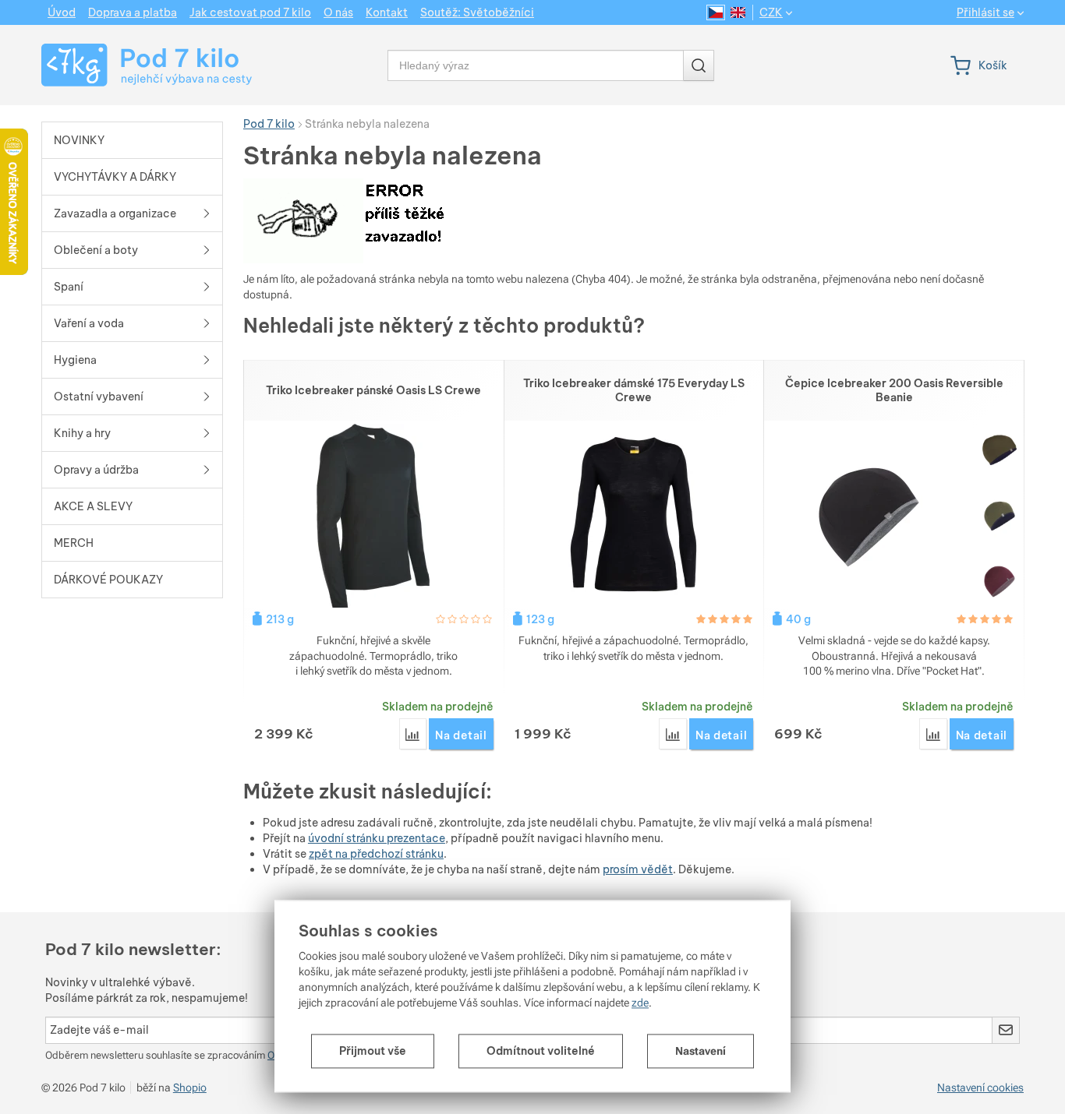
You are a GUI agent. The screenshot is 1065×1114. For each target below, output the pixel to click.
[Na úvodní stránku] (132, 65)
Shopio (190, 1087)
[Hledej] (698, 65)
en (738, 12)
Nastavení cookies (980, 1087)
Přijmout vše (372, 1051)
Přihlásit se (985, 12)
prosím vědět (638, 869)
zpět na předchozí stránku (376, 854)
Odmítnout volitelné (541, 1051)
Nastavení (700, 1051)
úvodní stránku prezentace (376, 838)
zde (640, 1002)
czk (771, 12)
